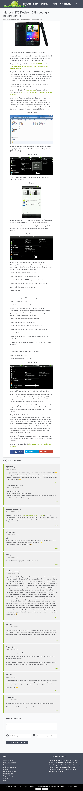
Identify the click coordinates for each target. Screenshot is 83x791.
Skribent (5, 780)
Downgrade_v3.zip (30, 90)
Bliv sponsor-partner (9, 763)
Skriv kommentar (17, 742)
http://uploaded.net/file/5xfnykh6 (33, 515)
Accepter (38, 788)
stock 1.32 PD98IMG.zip (38, 64)
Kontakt (5, 765)
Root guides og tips (36, 19)
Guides (55, 4)
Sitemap (5, 778)
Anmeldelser (66, 4)
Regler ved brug (8, 776)
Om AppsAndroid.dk (9, 771)
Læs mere (45, 788)
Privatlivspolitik (8, 774)
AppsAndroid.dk (8, 760)
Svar (56, 483)
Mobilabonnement (30, 4)
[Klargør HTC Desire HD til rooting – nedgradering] (31, 34)
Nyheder (45, 4)
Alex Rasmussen (25, 19)
